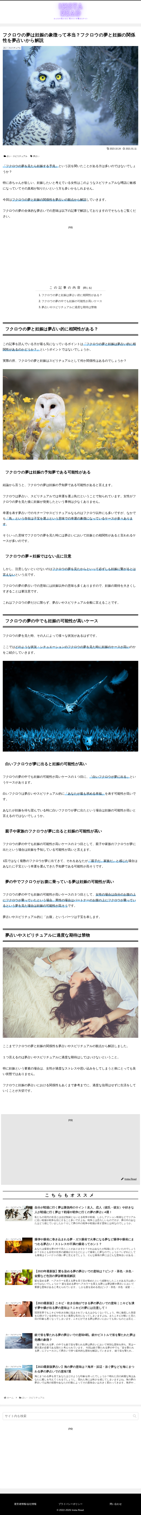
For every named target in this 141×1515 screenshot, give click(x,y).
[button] (135, 1416)
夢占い (36, 156)
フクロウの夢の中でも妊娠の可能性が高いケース (72, 301)
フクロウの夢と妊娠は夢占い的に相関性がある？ (72, 295)
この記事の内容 (65, 287)
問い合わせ (116, 1504)
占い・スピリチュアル (17, 156)
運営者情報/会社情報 (25, 1504)
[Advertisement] (70, 254)
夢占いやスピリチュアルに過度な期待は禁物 (69, 307)
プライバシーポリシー (70, 1504)
